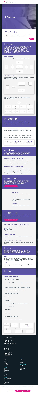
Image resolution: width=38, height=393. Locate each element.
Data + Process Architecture (8, 379)
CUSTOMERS (6, 372)
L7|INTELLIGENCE (6, 370)
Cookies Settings (11, 390)
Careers (21, 360)
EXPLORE (31, 38)
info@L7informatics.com (12, 343)
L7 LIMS (5, 359)
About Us (21, 359)
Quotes (5, 375)
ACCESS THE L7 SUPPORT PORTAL (11, 186)
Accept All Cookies (27, 390)
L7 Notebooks (6, 363)
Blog (21, 369)
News (21, 361)
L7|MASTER (5, 368)
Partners (21, 362)
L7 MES (5, 362)
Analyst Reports (22, 368)
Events (21, 360)
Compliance (5, 380)
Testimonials (6, 374)
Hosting (5, 383)
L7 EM (5, 360)
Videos (21, 367)
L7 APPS (5, 358)
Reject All (18, 390)
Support (5, 381)
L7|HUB (5, 369)
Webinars (21, 365)
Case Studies (6, 373)
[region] (19, 389)
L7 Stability (6, 360)
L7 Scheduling (6, 364)
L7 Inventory (5, 365)
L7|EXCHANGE (6, 371)
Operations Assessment (7, 378)
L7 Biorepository (6, 361)
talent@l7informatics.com (12, 345)
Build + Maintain (6, 382)
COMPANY (21, 358)
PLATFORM (5, 367)
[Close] (37, 386)
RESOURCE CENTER (23, 364)
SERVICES (5, 377)
